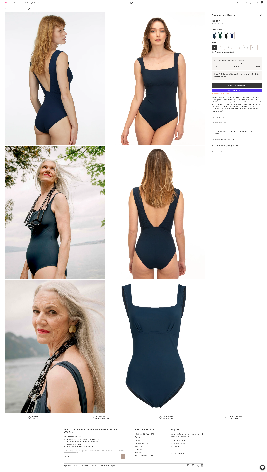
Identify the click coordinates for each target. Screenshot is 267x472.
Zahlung (138, 437)
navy (232, 35)
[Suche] (247, 3)
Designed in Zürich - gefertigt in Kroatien (226, 146)
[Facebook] (188, 465)
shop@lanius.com (179, 443)
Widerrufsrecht (140, 446)
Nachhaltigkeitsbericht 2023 (144, 455)
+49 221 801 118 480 (180, 440)
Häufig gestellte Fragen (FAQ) (144, 434)
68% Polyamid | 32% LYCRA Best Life (224, 139)
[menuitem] (7, 3)
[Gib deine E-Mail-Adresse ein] (123, 456)
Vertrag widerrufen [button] (178, 453)
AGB (75, 466)
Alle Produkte (15, 9)
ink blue (214, 35)
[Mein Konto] (251, 3)
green (220, 35)
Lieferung (138, 440)
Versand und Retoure (219, 152)
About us (41, 3)
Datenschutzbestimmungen (71, 452)
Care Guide (138, 449)
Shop (19, 3)
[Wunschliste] (256, 3)
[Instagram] (192, 465)
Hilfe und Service (144, 430)
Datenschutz (84, 466)
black (226, 35)
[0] (260, 3)
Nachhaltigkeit (30, 3)
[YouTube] (197, 465)
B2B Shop (94, 466)
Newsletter (138, 452)
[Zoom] (101, 16)
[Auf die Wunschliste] (261, 16)
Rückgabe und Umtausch (143, 443)
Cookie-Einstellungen (108, 466)
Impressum (67, 466)
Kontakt (176, 447)
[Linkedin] (202, 465)
